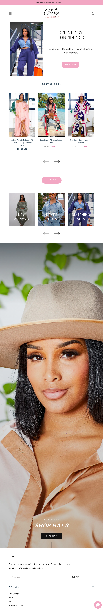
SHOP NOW (70, 64)
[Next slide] (57, 161)
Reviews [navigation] (12, 598)
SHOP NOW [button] (51, 536)
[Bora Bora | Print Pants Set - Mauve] (81, 115)
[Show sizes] (31, 132)
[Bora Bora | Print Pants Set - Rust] (51, 115)
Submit (75, 577)
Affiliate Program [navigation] (16, 605)
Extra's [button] (14, 586)
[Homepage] (51, 13)
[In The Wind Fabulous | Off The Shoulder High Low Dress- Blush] (22, 115)
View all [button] (51, 180)
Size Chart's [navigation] (14, 594)
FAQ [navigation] (10, 601)
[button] (10, 13)
